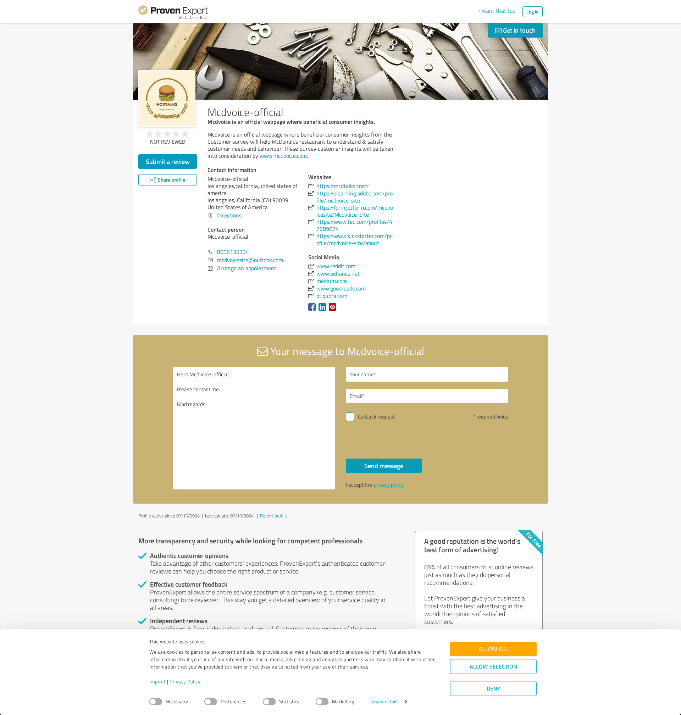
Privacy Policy (185, 681)
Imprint (157, 681)
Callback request (376, 416)
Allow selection (493, 667)
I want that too (497, 11)
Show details (385, 701)
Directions (229, 215)
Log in (532, 11)
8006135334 (233, 252)
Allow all (493, 649)
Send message (383, 465)
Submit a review (168, 161)
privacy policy (389, 484)
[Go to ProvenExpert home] (173, 13)
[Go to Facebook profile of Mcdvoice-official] (313, 310)
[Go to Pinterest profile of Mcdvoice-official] (334, 310)
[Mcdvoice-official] (167, 98)
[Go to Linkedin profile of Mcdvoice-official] (324, 310)
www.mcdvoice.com (283, 156)
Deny (493, 688)
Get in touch (519, 30)
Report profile (273, 515)
